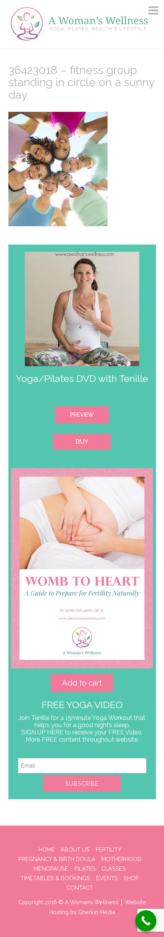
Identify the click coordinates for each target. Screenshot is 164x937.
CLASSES (113, 868)
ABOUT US (75, 849)
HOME (47, 849)
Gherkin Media (96, 912)
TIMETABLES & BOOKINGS (55, 878)
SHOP (131, 878)
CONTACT (79, 887)
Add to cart (82, 682)
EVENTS (107, 878)
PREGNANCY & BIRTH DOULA (56, 859)
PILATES (85, 868)
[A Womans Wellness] (79, 39)
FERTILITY (108, 849)
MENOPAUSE (51, 868)
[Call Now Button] (145, 920)
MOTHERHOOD (121, 859)
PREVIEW (82, 415)
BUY (82, 441)
